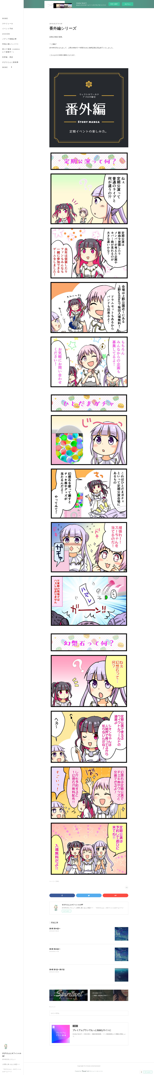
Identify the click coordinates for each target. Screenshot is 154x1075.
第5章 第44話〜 (54, 928)
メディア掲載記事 (9, 39)
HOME (5, 18)
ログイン (128, 4)
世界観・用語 (7, 57)
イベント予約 (7, 28)
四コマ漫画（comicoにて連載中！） (11, 50)
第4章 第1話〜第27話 (56, 969)
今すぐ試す (114, 4)
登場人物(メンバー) (10, 44)
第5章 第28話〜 (54, 949)
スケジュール (7, 23)
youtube (6, 34)
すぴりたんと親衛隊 (10, 62)
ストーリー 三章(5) (54, 881)
